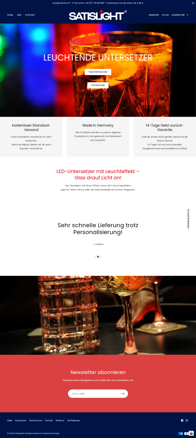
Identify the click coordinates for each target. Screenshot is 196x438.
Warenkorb (178, 14)
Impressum (20, 420)
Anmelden (154, 14)
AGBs (9, 420)
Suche (165, 14)
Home (10, 14)
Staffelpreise (73, 420)
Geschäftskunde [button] (98, 71)
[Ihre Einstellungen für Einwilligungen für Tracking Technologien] (191, 433)
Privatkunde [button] (98, 85)
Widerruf (60, 420)
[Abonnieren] (124, 393)
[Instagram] (187, 420)
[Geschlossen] (193, 3)
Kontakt (30, 14)
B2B (19, 14)
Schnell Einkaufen (188, 219)
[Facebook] (182, 420)
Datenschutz (35, 420)
